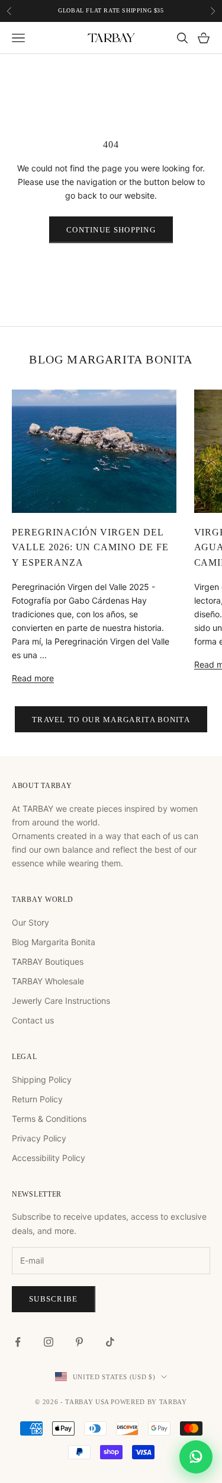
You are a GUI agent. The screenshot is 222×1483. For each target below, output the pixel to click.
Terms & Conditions (49, 1119)
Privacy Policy (39, 1138)
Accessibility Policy (48, 1158)
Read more (33, 678)
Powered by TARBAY (148, 1401)
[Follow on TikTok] (110, 1342)
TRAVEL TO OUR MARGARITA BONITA (111, 719)
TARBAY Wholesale (48, 981)
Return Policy (37, 1099)
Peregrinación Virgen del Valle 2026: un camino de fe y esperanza (90, 547)
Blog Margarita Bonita (53, 942)
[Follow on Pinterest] (79, 1342)
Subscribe (53, 1298)
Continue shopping (111, 229)
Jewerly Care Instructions (61, 1001)
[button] (196, 1457)
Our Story (30, 922)
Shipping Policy (42, 1079)
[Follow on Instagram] (48, 1342)
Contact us (33, 1020)
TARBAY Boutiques (47, 961)
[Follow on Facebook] (18, 1342)
